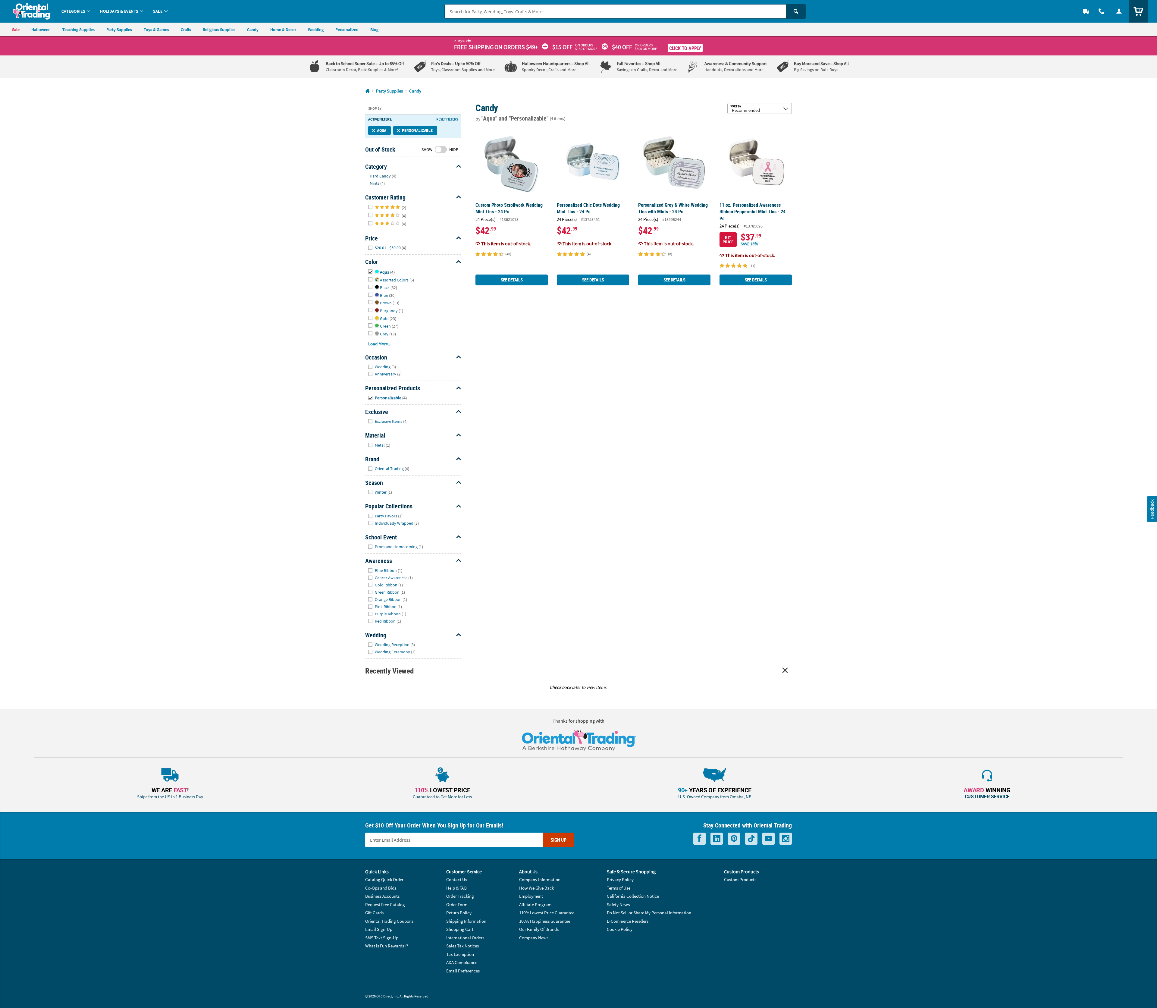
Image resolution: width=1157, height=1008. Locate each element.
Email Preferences (463, 971)
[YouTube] (768, 839)
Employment (531, 896)
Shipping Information (466, 921)
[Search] (796, 11)
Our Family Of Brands (539, 929)
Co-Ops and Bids (380, 888)
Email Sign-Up (378, 929)
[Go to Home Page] (367, 91)
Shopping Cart (459, 929)
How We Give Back (536, 888)
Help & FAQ (456, 888)
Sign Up (558, 840)
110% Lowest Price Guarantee (546, 912)
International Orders (465, 937)
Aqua (381, 130)
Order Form (456, 904)
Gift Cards (374, 912)
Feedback (1152, 509)
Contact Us (456, 879)
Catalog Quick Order (384, 879)
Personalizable (417, 130)
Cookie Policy (619, 929)
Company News (533, 937)
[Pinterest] (734, 839)
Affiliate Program (535, 904)
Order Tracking (460, 896)
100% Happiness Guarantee (544, 921)
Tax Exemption (460, 954)
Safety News (618, 904)
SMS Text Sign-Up (381, 937)
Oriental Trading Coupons (389, 921)
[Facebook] (699, 839)
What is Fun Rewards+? (386, 946)
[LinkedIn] (716, 839)
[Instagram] (785, 839)
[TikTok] (751, 839)
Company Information (539, 879)
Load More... (379, 344)
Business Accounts (382, 896)
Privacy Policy (620, 879)
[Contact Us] (1101, 11)
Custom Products (740, 879)
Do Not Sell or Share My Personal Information (649, 912)
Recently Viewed (389, 671)
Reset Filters (447, 119)
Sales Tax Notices (462, 946)
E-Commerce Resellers (627, 921)
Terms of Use (618, 888)
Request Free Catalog (385, 904)
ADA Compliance (461, 962)
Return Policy (459, 912)
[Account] (1119, 11)
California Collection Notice (633, 896)
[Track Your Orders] (1086, 11)
